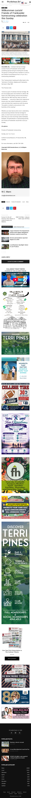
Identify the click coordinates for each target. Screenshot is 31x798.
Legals (15, 793)
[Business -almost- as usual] (5, 744)
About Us (20, 793)
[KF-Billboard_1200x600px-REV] (15, 697)
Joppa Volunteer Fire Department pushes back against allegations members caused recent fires (19, 232)
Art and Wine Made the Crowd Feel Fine (19, 749)
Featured (8, 201)
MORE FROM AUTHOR (19, 227)
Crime (3, 241)
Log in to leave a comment (15, 261)
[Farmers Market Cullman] (15, 475)
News (7, 5)
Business (4, 248)
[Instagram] (15, 732)
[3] (15, 368)
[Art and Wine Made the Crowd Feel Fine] (5, 751)
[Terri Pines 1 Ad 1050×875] (15, 343)
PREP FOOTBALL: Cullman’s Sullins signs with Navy (22, 218)
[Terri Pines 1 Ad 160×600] (15, 572)
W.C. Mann (6, 21)
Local (10, 5)
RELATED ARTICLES (7, 227)
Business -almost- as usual (17, 742)
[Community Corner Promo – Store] (15, 507)
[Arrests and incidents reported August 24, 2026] (5, 239)
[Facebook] (7, 27)
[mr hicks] (15, 712)
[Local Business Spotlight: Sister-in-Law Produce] (5, 246)
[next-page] (5, 252)
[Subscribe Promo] (15, 676)
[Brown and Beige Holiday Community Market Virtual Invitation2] (15, 309)
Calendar (11, 793)
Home (3, 5)
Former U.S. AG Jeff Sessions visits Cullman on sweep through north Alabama (8, 219)
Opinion (24, 792)
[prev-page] (2, 252)
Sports (8, 792)
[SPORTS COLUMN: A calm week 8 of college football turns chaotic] (5, 758)
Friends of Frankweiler (16, 201)
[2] (15, 60)
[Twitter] (11, 27)
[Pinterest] (14, 27)
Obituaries (19, 792)
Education (13, 792)
